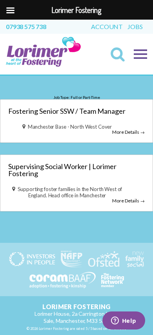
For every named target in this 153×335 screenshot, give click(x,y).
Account (107, 27)
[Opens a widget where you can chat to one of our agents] (123, 321)
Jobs (135, 27)
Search (120, 56)
